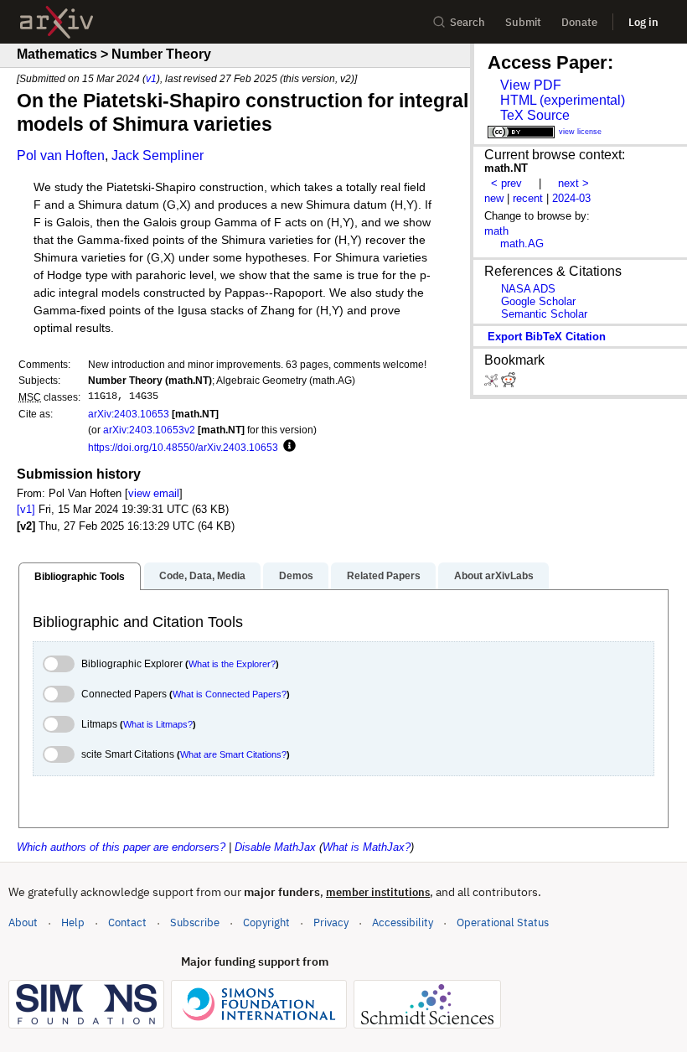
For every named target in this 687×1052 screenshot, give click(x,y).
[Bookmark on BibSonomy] (492, 383)
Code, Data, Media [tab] (202, 576)
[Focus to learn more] (287, 446)
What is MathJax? (367, 847)
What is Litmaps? (158, 724)
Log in (643, 22)
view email (153, 493)
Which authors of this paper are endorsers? (121, 847)
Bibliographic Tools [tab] (79, 577)
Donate (579, 22)
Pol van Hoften (61, 155)
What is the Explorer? (232, 664)
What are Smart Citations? (233, 754)
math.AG (522, 243)
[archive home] (56, 22)
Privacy (331, 922)
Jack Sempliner (157, 155)
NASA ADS (528, 288)
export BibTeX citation (547, 336)
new (494, 198)
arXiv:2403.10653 (128, 413)
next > (573, 183)
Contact (127, 922)
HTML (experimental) (562, 100)
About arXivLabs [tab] (494, 576)
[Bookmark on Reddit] (508, 383)
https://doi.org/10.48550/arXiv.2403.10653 (183, 447)
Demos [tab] (296, 576)
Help (73, 922)
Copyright (266, 922)
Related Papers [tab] (384, 576)
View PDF (530, 85)
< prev (506, 183)
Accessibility (402, 922)
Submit (523, 22)
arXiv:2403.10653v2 (149, 429)
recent (528, 198)
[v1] (26, 509)
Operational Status (503, 922)
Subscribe (195, 922)
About (23, 922)
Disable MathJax (275, 847)
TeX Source (535, 115)
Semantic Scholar (544, 314)
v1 (151, 78)
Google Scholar (538, 301)
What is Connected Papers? (230, 694)
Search (467, 22)
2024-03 (571, 198)
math (496, 231)
